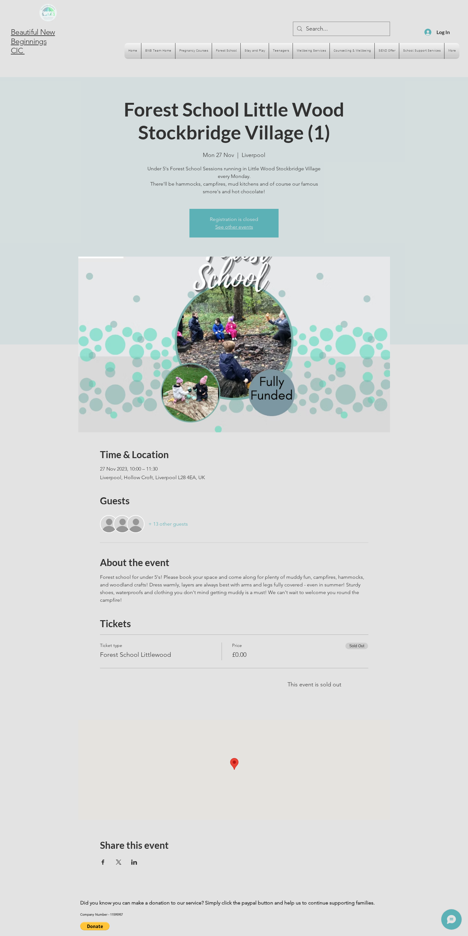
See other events (234, 227)
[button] (95, 926)
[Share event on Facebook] (103, 862)
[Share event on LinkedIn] (134, 862)
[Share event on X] (119, 862)
